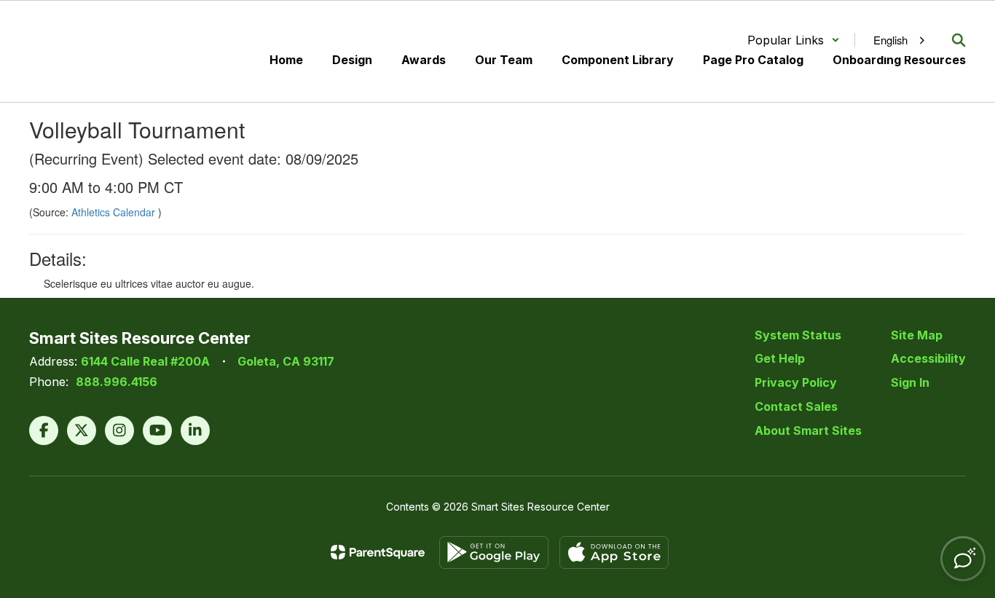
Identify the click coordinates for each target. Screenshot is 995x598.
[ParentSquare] (377, 552)
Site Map (917, 335)
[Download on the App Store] (614, 552)
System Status (798, 335)
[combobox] (896, 40)
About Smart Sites (808, 430)
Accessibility (928, 358)
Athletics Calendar (114, 212)
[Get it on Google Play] (493, 552)
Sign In (910, 382)
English (890, 39)
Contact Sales (796, 406)
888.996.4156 (116, 381)
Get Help (780, 358)
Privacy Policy (796, 382)
